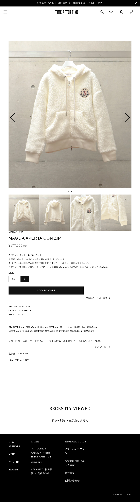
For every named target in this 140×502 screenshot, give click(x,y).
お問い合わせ (72, 480)
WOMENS (14, 462)
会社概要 (70, 472)
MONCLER (25, 306)
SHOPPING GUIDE (75, 441)
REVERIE (23, 353)
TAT (33, 448)
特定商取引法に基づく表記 (75, 463)
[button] (5, 12)
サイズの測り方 (103, 347)
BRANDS (14, 469)
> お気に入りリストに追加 (96, 298)
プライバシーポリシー (75, 450)
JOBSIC (35, 452)
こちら (104, 267)
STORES (35, 441)
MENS (12, 454)
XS (13, 279)
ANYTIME (45, 456)
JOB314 (41, 448)
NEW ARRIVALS (14, 444)
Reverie (46, 452)
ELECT (34, 456)
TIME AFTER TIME (123, 494)
